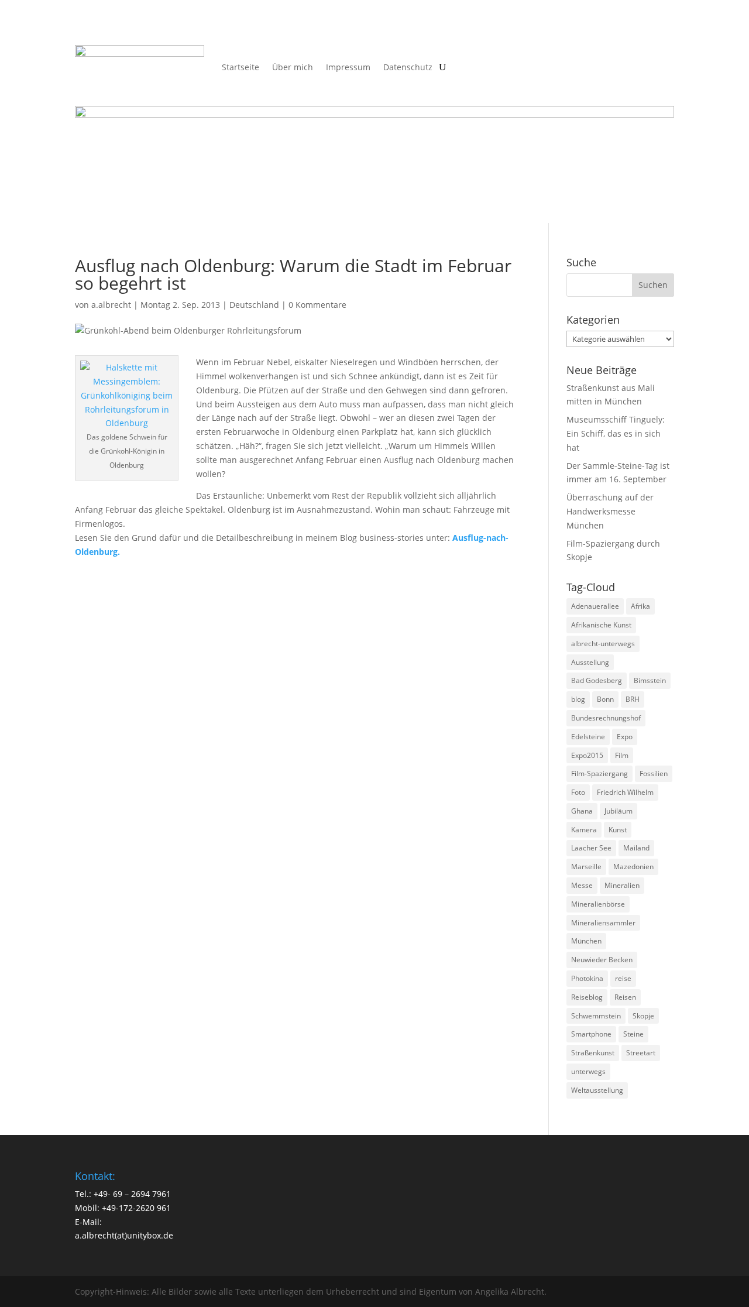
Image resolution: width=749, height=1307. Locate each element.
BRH (633, 699)
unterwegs (588, 1071)
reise (623, 978)
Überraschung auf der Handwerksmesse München (610, 511)
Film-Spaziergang (599, 773)
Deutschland (254, 304)
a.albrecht (111, 304)
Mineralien (622, 885)
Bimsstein (650, 680)
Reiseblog (587, 997)
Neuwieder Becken (602, 960)
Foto (578, 792)
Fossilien (654, 773)
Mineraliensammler (603, 923)
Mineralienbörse (598, 904)
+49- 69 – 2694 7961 (132, 1193)
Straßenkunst (592, 1053)
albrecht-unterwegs (603, 644)
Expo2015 (587, 755)
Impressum (348, 67)
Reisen (625, 997)
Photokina (587, 978)
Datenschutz (407, 67)
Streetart (640, 1053)
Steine (633, 1034)
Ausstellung (590, 662)
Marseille (586, 867)
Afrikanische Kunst (601, 625)
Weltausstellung (597, 1090)
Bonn (605, 699)
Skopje (643, 1016)
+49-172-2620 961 (136, 1207)
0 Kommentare (317, 304)
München (586, 941)
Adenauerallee (595, 606)
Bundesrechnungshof (606, 718)
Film (621, 755)
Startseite (240, 67)
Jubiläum (618, 811)
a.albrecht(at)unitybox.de (124, 1235)
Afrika (640, 606)
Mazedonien (633, 867)
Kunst (618, 830)
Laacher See (591, 848)
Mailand (636, 848)
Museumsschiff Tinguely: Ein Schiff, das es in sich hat (615, 433)
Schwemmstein (596, 1016)
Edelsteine (588, 737)
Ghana (582, 811)
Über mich (292, 67)
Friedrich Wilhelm (625, 792)
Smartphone (591, 1034)
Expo (625, 737)
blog (578, 699)
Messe (582, 885)
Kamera (584, 830)
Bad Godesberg (596, 680)
